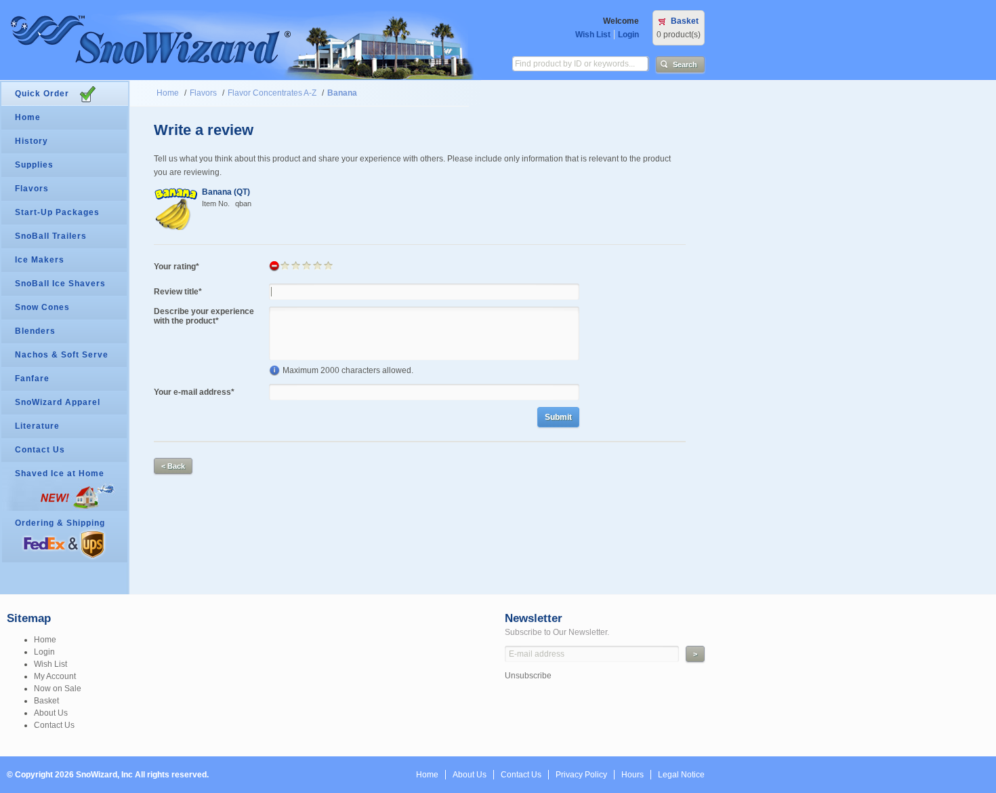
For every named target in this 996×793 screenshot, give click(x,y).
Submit (558, 417)
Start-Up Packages (57, 212)
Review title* (178, 291)
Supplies (34, 165)
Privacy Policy (581, 774)
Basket (685, 21)
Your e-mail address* (194, 392)
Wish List (592, 34)
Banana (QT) (226, 192)
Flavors (203, 93)
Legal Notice (681, 774)
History (31, 141)
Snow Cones (42, 307)
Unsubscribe (528, 675)
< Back (173, 466)
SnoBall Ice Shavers (60, 283)
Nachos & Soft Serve (61, 355)
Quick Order (42, 93)
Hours (632, 774)
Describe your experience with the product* (204, 316)
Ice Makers (39, 260)
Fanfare (32, 378)
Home (168, 93)
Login (628, 34)
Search (685, 64)
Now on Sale (57, 688)
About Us (51, 713)
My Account (55, 676)
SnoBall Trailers (51, 236)
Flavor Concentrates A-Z (272, 93)
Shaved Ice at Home (59, 473)
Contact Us (40, 449)
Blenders (35, 331)
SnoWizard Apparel (57, 402)
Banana (342, 93)
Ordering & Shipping (60, 523)
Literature (37, 426)
